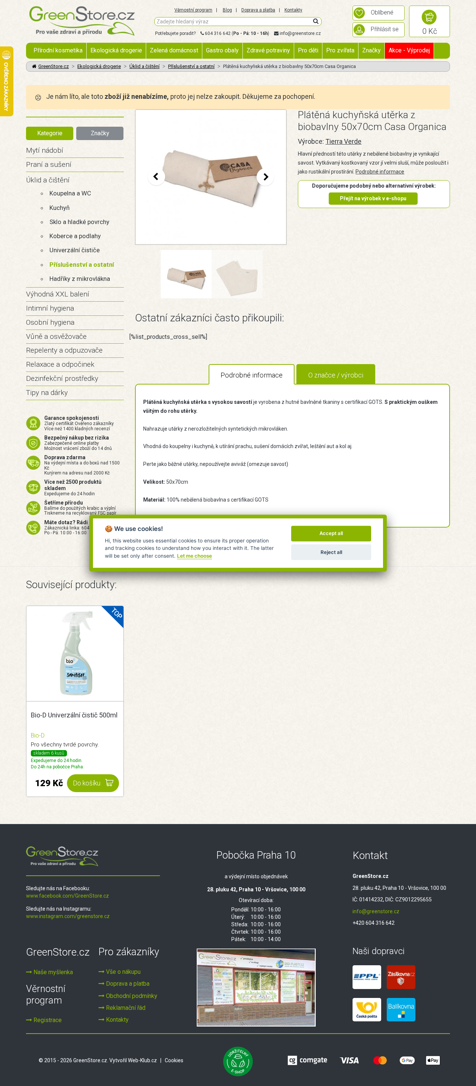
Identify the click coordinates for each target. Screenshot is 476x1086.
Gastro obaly (222, 50)
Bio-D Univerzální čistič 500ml (74, 715)
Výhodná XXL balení (57, 294)
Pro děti (308, 50)
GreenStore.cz (53, 66)
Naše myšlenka (52, 972)
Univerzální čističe (74, 250)
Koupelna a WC (70, 193)
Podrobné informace (380, 172)
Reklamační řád (124, 1007)
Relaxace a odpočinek (60, 364)
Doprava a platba (258, 10)
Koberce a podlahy (75, 236)
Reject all (331, 552)
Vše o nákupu (122, 971)
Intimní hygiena (50, 308)
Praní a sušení (48, 164)
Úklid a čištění (144, 66)
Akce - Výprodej (409, 50)
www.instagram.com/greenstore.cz (68, 916)
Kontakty (293, 10)
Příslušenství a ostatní (191, 66)
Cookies (174, 1060)
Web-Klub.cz (142, 1060)
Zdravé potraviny (268, 50)
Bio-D (38, 735)
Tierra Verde (343, 141)
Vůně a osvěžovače (56, 336)
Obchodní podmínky (130, 995)
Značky (371, 50)
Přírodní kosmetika (58, 50)
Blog (227, 10)
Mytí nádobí (44, 150)
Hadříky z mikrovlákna (79, 278)
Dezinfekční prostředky (62, 378)
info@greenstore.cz (300, 33)
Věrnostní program (193, 10)
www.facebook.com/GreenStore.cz (67, 896)
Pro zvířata (340, 50)
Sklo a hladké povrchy (79, 222)
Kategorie (49, 133)
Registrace (47, 1020)
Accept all (331, 533)
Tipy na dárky (47, 392)
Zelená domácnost (174, 50)
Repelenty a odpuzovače (64, 350)
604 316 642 (218, 33)
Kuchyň (59, 207)
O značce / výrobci (335, 375)
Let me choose (194, 556)
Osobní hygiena (50, 322)
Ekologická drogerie (116, 50)
